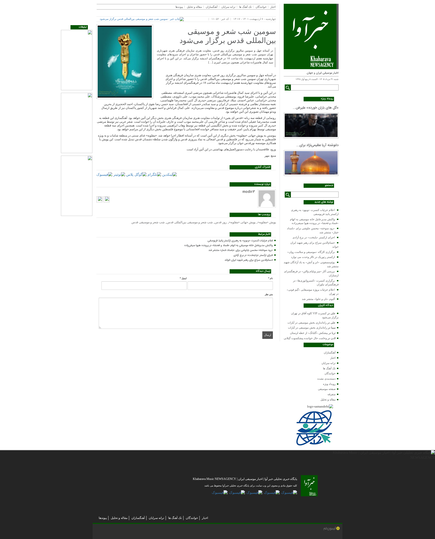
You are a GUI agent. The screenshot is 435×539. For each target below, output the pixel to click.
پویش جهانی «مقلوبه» (242, 222)
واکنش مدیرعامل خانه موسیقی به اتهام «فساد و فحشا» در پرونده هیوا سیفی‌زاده (228, 245)
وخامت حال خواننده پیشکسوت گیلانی (305, 338)
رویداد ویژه (329, 383)
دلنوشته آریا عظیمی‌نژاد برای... (317, 145)
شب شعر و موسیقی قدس (148, 222)
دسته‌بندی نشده (326, 378)
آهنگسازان (330, 352)
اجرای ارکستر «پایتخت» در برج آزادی (314, 237)
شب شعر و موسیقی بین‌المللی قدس (190, 222)
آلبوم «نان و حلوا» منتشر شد (318, 298)
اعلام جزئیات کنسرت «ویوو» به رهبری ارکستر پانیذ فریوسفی (240, 241)
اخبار (333, 357)
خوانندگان (330, 373)
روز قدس (221, 222)
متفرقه (332, 394)
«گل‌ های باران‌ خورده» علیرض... (316, 108)
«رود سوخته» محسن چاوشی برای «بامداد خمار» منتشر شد (240, 250)
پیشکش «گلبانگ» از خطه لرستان (309, 332)
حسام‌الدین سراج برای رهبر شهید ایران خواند (249, 260)
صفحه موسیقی (327, 388)
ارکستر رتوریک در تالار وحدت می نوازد (313, 256)
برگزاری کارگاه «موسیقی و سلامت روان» (311, 251)
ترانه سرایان (328, 363)
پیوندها (179, 6)
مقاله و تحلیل (328, 399)
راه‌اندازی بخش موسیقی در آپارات (307, 322)
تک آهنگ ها (329, 368)
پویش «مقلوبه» (267, 222)
